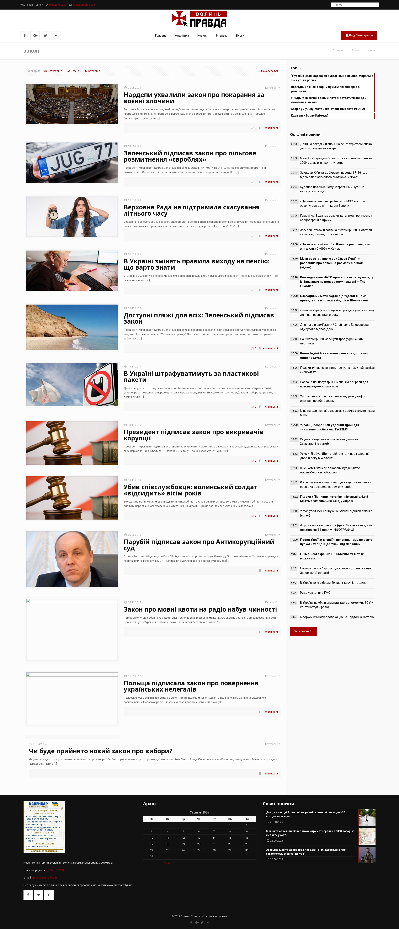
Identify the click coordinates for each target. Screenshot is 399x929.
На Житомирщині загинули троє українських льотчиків (331, 341)
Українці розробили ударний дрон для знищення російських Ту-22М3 (329, 427)
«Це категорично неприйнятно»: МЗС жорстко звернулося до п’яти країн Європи (333, 203)
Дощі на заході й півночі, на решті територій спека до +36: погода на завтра (336, 146)
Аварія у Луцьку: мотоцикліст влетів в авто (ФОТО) (328, 109)
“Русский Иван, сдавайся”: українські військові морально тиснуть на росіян (332, 78)
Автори (93, 71)
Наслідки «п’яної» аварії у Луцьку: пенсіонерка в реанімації (325, 89)
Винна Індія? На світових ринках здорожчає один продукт (334, 355)
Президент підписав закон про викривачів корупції (194, 435)
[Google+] (197, 922)
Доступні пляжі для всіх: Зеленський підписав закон (199, 318)
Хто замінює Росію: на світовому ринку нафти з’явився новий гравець (333, 398)
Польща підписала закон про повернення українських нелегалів (191, 686)
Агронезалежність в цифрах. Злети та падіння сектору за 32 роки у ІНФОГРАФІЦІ (336, 527)
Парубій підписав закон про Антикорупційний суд (199, 544)
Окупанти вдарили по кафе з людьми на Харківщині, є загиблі (329, 441)
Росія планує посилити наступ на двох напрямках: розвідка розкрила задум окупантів (336, 484)
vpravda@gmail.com (85, 4)
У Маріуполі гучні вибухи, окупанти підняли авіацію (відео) (336, 513)
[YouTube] (208, 922)
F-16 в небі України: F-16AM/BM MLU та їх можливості (332, 556)
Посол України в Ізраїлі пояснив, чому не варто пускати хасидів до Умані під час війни (336, 542)
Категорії (53, 71)
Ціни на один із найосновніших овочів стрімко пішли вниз (337, 413)
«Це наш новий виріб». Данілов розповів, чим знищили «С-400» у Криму (335, 246)
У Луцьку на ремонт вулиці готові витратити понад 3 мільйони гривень (329, 100)
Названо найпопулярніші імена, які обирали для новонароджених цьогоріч (334, 384)
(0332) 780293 (57, 4)
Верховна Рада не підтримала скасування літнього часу (192, 210)
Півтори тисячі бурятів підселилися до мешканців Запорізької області (335, 570)
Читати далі (270, 127)
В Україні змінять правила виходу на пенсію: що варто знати (197, 264)
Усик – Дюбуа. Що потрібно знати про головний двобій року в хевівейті (334, 456)
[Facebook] (191, 922)
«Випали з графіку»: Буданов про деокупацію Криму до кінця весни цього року (337, 312)
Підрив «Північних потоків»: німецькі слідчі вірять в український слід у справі (334, 499)
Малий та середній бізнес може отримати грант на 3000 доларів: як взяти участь (336, 160)
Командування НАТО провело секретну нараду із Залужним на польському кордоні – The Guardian (336, 281)
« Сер (167, 862)
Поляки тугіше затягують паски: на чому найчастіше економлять (337, 370)
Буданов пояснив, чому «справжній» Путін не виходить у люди (332, 189)
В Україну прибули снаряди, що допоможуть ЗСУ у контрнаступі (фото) (336, 605)
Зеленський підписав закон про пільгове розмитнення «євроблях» (190, 156)
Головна (337, 50)
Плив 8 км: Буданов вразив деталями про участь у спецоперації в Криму (336, 218)
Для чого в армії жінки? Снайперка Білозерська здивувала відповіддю (334, 327)
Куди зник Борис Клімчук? (310, 115)
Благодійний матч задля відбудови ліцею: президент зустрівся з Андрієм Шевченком (334, 298)
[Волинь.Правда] (199, 19)
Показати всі (269, 71)
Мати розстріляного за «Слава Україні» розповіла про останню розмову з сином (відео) (331, 263)
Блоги (356, 50)
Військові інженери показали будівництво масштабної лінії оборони (330, 470)
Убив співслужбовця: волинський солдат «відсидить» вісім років (190, 490)
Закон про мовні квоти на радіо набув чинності (200, 609)
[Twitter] (202, 922)
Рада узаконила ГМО (315, 593)
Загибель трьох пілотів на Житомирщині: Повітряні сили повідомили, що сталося (336, 232)
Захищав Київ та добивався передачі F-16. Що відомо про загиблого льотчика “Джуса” (333, 175)
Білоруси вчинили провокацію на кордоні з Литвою (337, 617)
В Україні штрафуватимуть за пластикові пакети (191, 376)
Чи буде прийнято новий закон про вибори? (100, 751)
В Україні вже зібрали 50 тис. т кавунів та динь (333, 583)
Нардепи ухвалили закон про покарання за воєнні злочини (194, 97)
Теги (73, 71)
